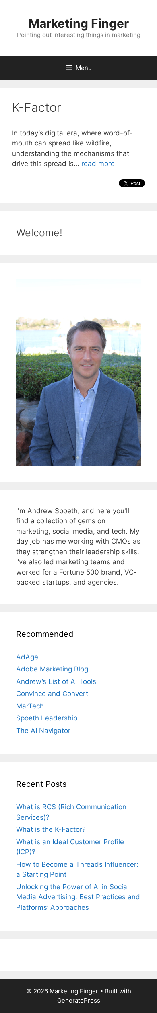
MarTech (30, 706)
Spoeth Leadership (46, 718)
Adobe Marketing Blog (52, 669)
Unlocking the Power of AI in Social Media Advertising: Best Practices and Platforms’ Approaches (78, 897)
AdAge (27, 657)
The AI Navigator (43, 730)
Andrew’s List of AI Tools (56, 681)
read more (98, 164)
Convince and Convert (52, 694)
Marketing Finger (79, 23)
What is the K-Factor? (51, 829)
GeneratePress (78, 1000)
